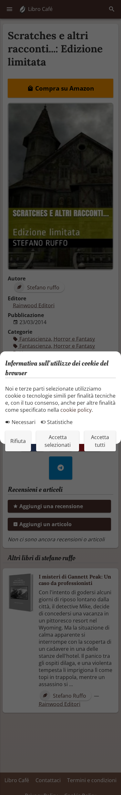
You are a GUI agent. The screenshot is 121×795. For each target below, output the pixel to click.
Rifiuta (18, 441)
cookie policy (76, 409)
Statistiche (59, 422)
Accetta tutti (100, 441)
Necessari (22, 422)
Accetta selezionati (58, 441)
